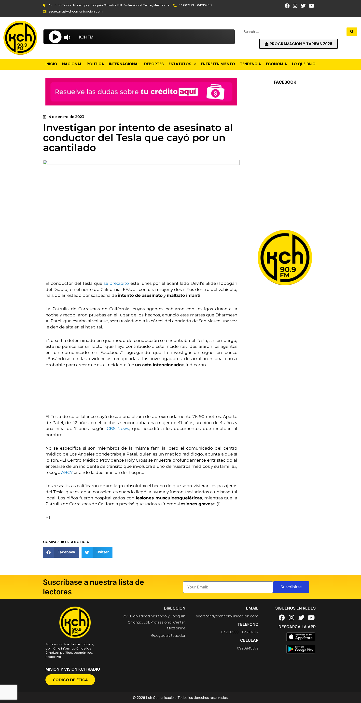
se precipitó (116, 283)
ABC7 (67, 472)
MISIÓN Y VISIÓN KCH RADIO (72, 669)
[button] (61, 552)
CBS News (118, 428)
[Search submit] (352, 31)
